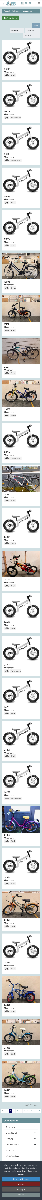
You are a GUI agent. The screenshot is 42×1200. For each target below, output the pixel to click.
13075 (7, 239)
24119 (6, 494)
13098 (7, 281)
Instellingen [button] (21, 1189)
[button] (21, 1127)
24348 (7, 1090)
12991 (6, 153)
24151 (6, 707)
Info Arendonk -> (11, 18)
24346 (7, 1047)
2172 (6, 366)
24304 (7, 877)
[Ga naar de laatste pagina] (39, 1111)
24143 (7, 622)
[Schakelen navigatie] (39, 3)
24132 (7, 536)
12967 (7, 68)
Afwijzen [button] (21, 1184)
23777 (7, 451)
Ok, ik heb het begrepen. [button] (21, 1179)
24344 (7, 1004)
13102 (6, 324)
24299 (7, 792)
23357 (7, 409)
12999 (7, 196)
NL (22, 3)
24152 (7, 749)
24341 (7, 919)
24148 (7, 664)
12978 (7, 111)
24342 (7, 962)
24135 (7, 579)
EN (30, 3)
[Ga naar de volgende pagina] (35, 1111)
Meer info (21, 1195)
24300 (7, 834)
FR (26, 3)
